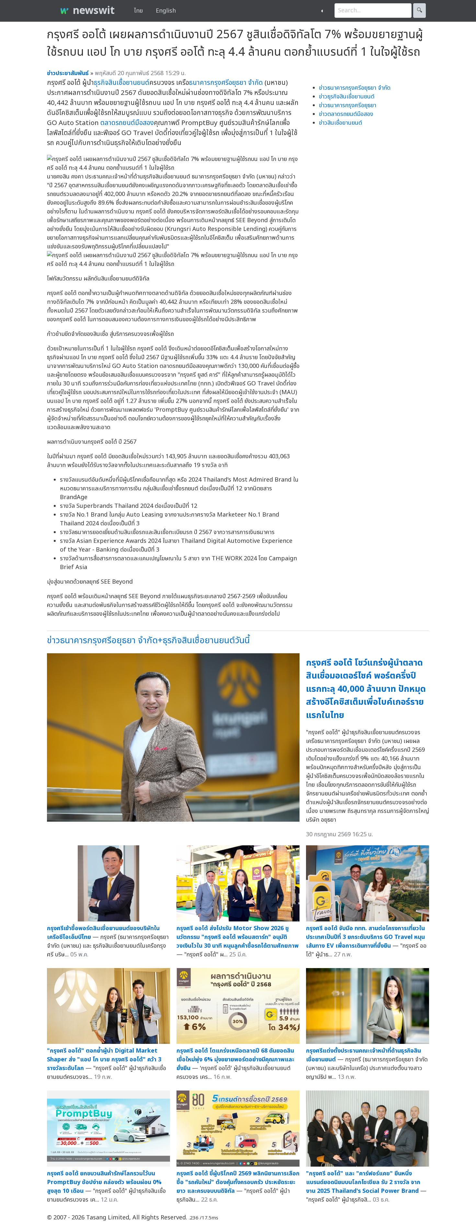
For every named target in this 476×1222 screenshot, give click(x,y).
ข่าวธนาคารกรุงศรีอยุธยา (347, 105)
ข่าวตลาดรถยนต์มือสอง (346, 114)
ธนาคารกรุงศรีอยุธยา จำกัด (226, 83)
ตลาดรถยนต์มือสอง (127, 123)
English (166, 10)
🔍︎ (419, 10)
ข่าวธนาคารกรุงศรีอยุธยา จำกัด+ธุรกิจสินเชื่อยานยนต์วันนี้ (148, 640)
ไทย (138, 10)
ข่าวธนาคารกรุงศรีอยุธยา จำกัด (355, 88)
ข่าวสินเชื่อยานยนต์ (340, 123)
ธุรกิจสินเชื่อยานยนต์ (121, 83)
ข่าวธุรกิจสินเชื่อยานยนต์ (346, 96)
